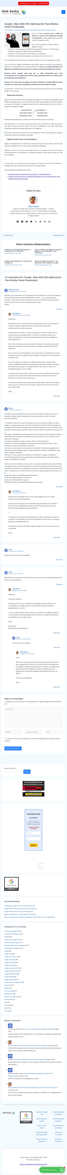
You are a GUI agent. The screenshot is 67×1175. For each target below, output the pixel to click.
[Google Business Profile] (44, 221)
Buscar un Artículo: (10, 768)
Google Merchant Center (11, 971)
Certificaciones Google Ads (12, 934)
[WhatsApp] (49, 221)
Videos (6, 1008)
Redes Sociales (8, 999)
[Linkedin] (17, 221)
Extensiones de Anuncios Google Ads (15, 945)
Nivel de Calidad (32, 30)
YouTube (7, 1011)
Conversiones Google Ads (12, 939)
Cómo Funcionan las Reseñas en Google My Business (37, 1029)
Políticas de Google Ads (11, 996)
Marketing (7, 985)
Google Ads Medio (9, 962)
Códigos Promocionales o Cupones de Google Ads (18, 262)
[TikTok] (40, 221)
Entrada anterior (7, 235)
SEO (5, 1002)
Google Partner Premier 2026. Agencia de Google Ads (20, 908)
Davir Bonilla (12, 1045)
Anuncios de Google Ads (11, 931)
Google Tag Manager (10, 979)
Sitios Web (41, 30)
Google (6, 951)
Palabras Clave (8, 994)
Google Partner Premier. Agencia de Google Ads (18, 911)
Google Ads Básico (9, 959)
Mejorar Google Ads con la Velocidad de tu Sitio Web (20, 914)
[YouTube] (31, 221)
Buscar (27, 771)
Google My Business (10, 974)
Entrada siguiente (59, 235)
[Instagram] (26, 221)
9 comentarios (8, 30)
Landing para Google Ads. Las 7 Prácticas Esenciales (19, 906)
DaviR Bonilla (16, 313)
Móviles (24, 30)
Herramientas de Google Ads (13, 982)
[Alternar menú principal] (63, 12)
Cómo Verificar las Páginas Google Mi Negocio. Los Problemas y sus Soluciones (48, 251)
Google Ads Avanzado (10, 957)
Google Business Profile (11, 968)
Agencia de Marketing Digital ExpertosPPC (33, 1164)
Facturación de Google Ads (12, 948)
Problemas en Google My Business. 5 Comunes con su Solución (17, 250)
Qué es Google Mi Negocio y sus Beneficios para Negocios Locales (46, 262)
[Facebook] (22, 221)
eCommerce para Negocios (12, 942)
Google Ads (17, 30)
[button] (33, 3)
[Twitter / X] (35, 221)
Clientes (6, 937)
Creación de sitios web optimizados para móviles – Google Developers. (29, 174)
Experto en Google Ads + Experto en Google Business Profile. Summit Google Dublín (29, 917)
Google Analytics (9, 965)
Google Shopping (9, 977)
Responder (59, 309)
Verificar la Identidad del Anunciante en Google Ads (33, 1045)
